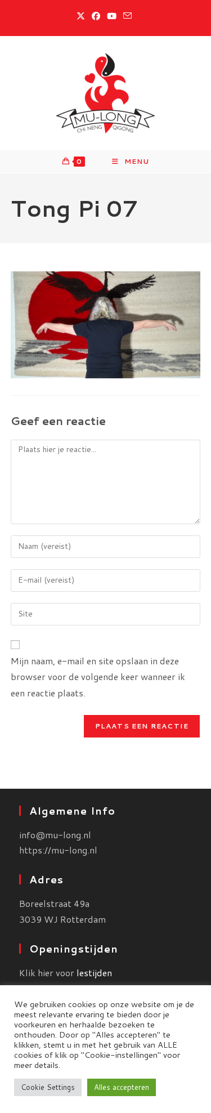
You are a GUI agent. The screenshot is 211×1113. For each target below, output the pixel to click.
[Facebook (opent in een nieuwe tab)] (96, 16)
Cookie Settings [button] (48, 1087)
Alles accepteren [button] (121, 1087)
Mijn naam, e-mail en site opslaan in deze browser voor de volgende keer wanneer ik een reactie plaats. (98, 677)
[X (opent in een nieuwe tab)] (82, 16)
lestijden (94, 972)
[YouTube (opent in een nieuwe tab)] (112, 16)
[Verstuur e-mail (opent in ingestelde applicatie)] (127, 16)
